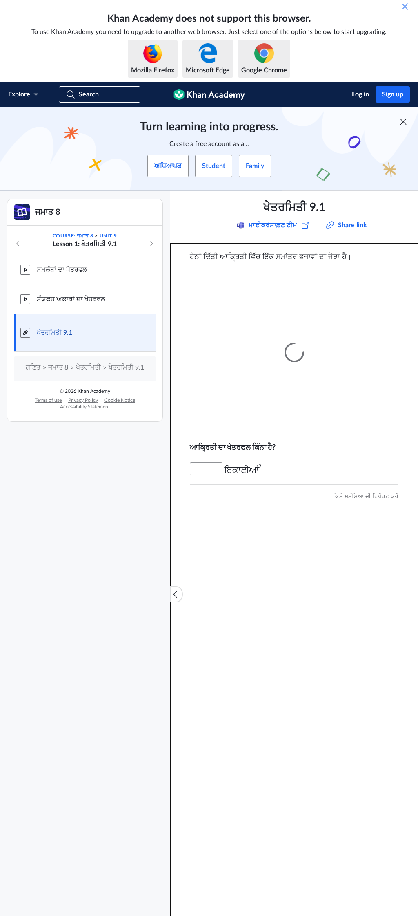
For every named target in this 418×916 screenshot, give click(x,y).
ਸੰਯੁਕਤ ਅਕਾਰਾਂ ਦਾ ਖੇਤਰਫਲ (71, 299)
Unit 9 (108, 235)
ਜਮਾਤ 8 (58, 367)
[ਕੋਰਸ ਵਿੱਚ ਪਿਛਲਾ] (18, 244)
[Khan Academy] (209, 94)
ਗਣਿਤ (33, 367)
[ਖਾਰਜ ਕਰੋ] (404, 6)
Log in (360, 94)
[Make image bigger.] (294, 352)
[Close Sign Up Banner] (403, 122)
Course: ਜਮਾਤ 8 (73, 235)
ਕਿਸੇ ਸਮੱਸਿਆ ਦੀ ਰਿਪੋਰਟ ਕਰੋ (365, 496)
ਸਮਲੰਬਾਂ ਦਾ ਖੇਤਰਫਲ (62, 270)
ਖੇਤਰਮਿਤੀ (88, 367)
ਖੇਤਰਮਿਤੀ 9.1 (54, 332)
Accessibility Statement (85, 406)
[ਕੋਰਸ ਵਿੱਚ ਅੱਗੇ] (151, 244)
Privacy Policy (83, 400)
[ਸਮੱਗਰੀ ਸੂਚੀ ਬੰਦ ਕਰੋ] (176, 594)
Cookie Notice (119, 400)
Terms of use (48, 400)
